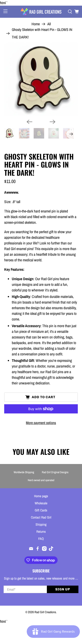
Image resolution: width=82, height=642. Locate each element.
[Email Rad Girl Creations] (31, 549)
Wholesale (41, 503)
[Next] (52, 122)
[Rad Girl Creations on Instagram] (44, 549)
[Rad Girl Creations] (41, 11)
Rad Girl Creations (45, 612)
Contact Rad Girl (41, 517)
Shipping (41, 524)
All (49, 24)
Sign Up (62, 589)
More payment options (41, 422)
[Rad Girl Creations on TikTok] (51, 549)
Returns (41, 531)
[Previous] (29, 122)
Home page (41, 496)
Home (36, 24)
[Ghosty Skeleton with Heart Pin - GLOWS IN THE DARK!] (41, 79)
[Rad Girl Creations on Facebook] (37, 549)
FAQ (41, 538)
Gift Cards (41, 510)
